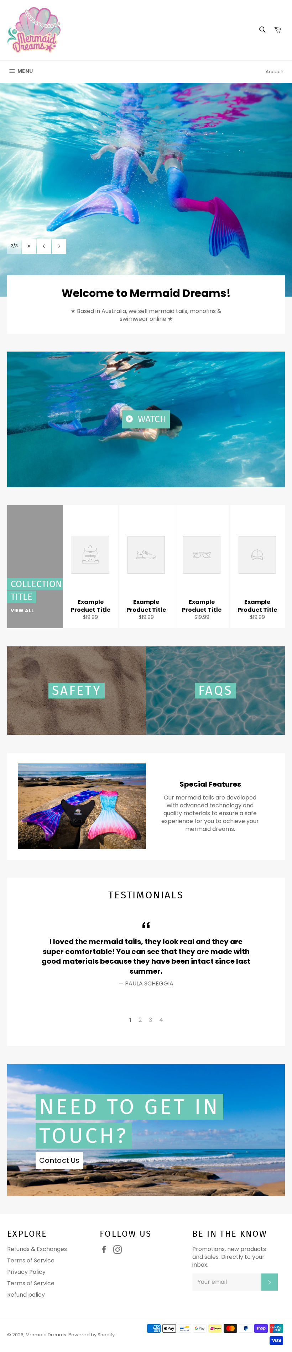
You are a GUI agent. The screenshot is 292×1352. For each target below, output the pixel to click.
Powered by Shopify (91, 1335)
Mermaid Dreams (46, 1335)
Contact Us (59, 1160)
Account (275, 71)
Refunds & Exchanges (37, 1249)
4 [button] (161, 1020)
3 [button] (150, 1020)
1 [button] (130, 1020)
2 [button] (140, 1020)
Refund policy (26, 1295)
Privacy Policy (26, 1272)
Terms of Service (30, 1260)
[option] (146, 189)
